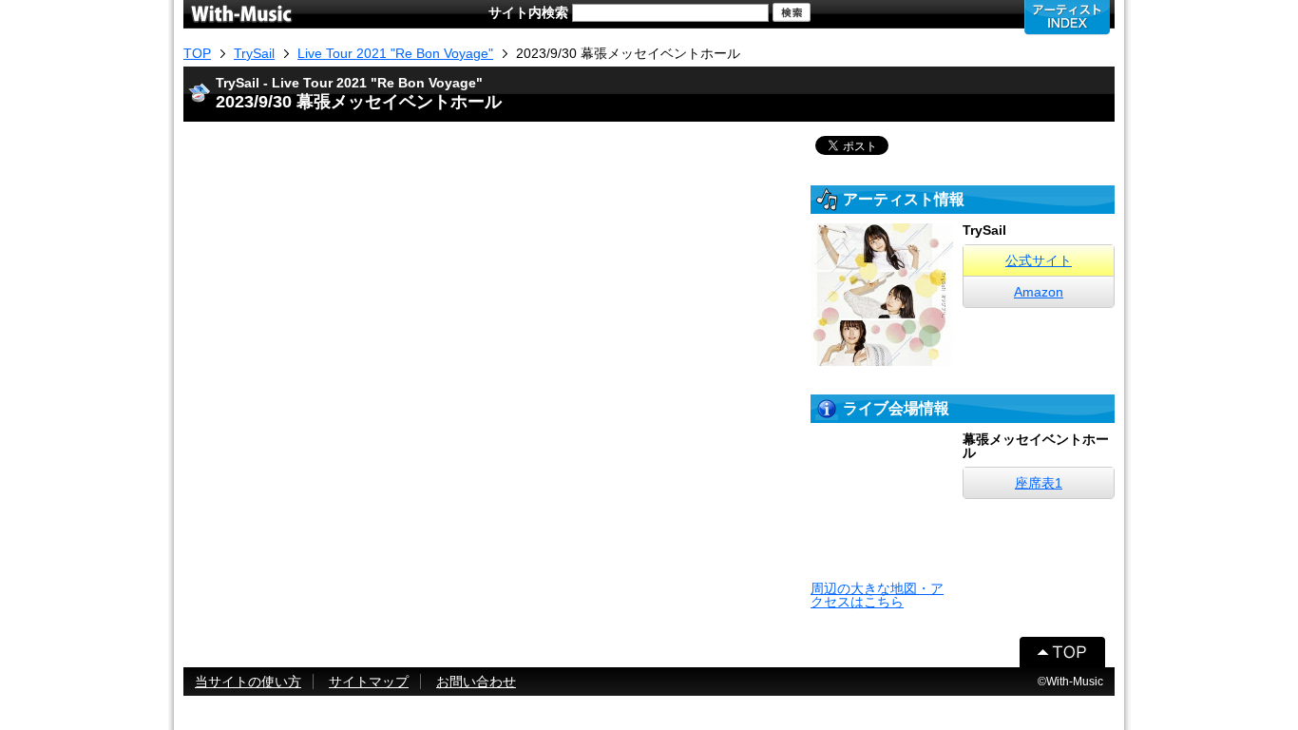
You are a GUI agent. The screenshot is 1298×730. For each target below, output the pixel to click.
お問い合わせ (476, 681)
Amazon (1038, 291)
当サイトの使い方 (248, 681)
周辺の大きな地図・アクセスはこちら (877, 595)
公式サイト (1038, 260)
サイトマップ (369, 681)
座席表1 (1038, 482)
